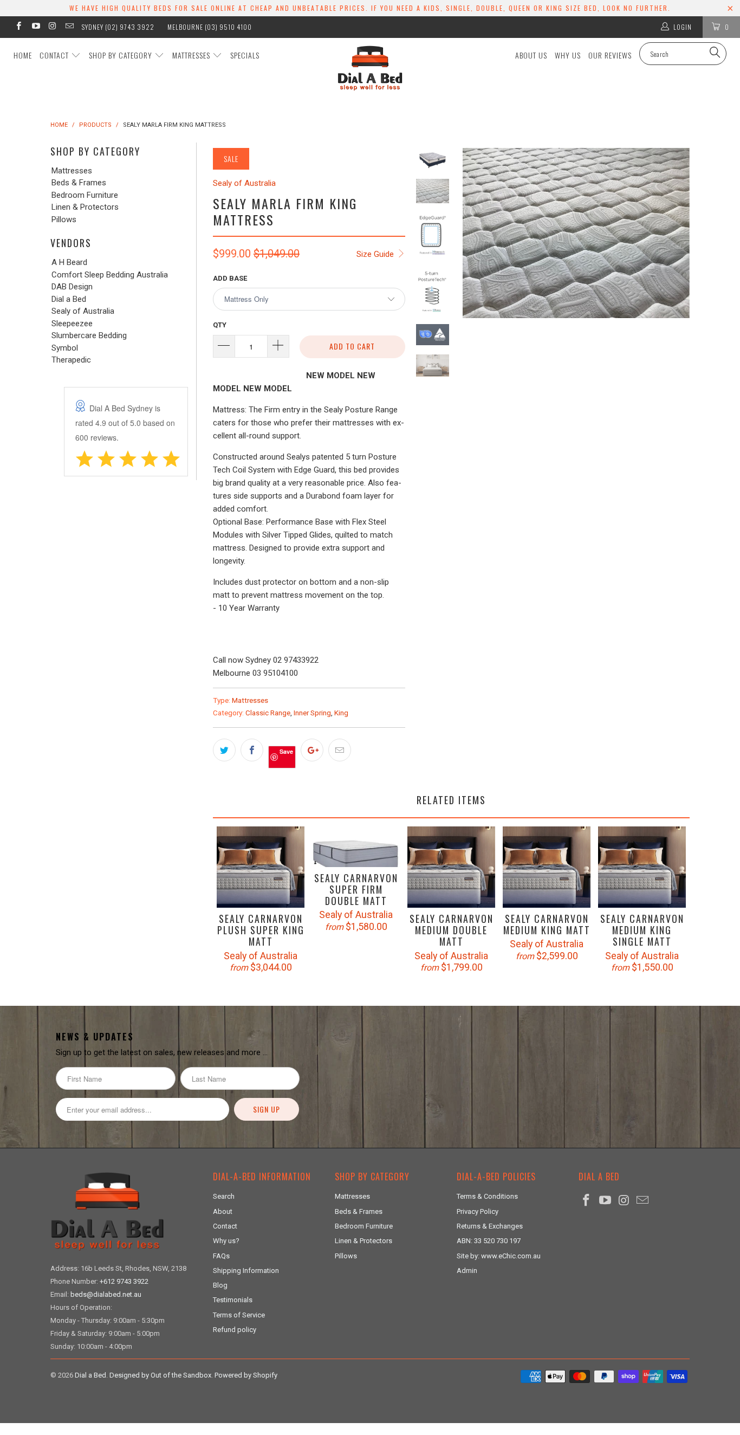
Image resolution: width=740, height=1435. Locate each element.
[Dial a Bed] (370, 68)
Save (286, 751)
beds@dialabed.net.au (105, 1294)
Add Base (230, 278)
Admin (467, 1270)
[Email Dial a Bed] (69, 27)
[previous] (474, 309)
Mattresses (192, 55)
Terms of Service (239, 1315)
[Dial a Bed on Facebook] (18, 27)
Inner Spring (312, 712)
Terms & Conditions (487, 1196)
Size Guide (376, 254)
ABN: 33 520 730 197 (489, 1241)
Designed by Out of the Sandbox (160, 1375)
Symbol (64, 348)
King (341, 712)
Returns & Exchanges (490, 1226)
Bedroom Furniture (84, 195)
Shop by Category (121, 55)
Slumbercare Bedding (89, 336)
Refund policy (234, 1330)
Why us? (226, 1241)
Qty (219, 325)
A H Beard (69, 263)
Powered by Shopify (246, 1375)
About (222, 1211)
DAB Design (72, 287)
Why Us (568, 55)
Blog (220, 1285)
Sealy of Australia (82, 311)
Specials (244, 55)
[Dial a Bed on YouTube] (35, 27)
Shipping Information (246, 1270)
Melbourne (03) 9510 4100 (209, 26)
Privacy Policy (477, 1211)
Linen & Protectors (85, 207)
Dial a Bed (68, 299)
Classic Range (267, 712)
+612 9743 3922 (124, 1281)
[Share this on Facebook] (252, 750)
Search (224, 1196)
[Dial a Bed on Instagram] (52, 27)
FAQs (221, 1256)
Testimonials (232, 1300)
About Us (531, 55)
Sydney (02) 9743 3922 (118, 26)
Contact (55, 55)
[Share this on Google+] (312, 750)
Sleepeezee (72, 324)
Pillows (63, 220)
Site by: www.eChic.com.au (499, 1256)
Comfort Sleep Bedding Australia (109, 275)
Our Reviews (610, 55)
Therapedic (71, 360)
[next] (677, 309)
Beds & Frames (78, 183)
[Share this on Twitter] (224, 750)
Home (23, 55)
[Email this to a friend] (339, 750)
